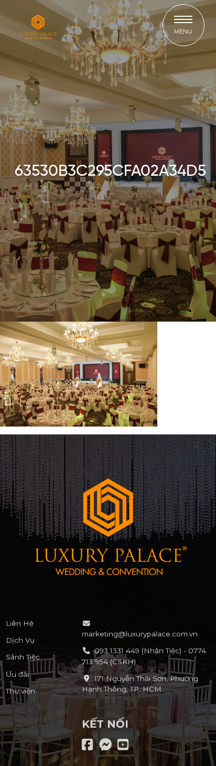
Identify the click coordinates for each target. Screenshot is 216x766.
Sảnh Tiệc (23, 657)
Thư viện (20, 691)
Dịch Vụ (20, 640)
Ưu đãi (17, 674)
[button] (183, 25)
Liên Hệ (20, 623)
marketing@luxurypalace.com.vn (140, 634)
